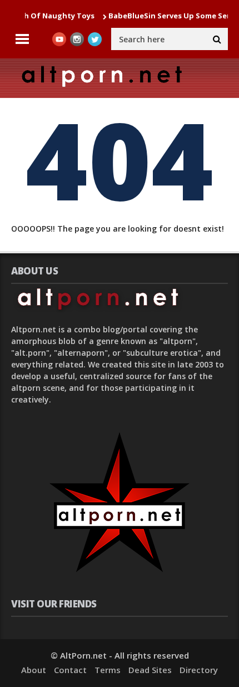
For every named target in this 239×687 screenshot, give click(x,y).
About (33, 669)
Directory (199, 669)
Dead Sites (150, 669)
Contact (70, 669)
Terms (107, 669)
